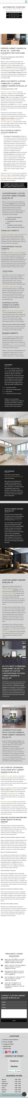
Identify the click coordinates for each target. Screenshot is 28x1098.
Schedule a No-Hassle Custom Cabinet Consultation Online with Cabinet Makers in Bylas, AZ (14, 185)
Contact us (14, 1061)
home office (18, 519)
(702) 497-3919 (15, 16)
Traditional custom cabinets (14, 225)
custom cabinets (7, 801)
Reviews (14, 1066)
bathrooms (4, 121)
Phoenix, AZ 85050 (8, 1042)
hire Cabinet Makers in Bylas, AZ (9, 176)
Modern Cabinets (10, 333)
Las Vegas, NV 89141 (8, 1044)
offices (11, 121)
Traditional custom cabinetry (10, 286)
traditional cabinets (7, 593)
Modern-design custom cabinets (16, 227)
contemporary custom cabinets (14, 252)
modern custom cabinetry (16, 344)
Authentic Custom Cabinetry (9, 91)
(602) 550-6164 (15, 14)
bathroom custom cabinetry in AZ (14, 476)
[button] (14, 961)
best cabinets (18, 104)
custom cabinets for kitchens (13, 119)
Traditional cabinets (13, 793)
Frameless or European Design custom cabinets (14, 234)
